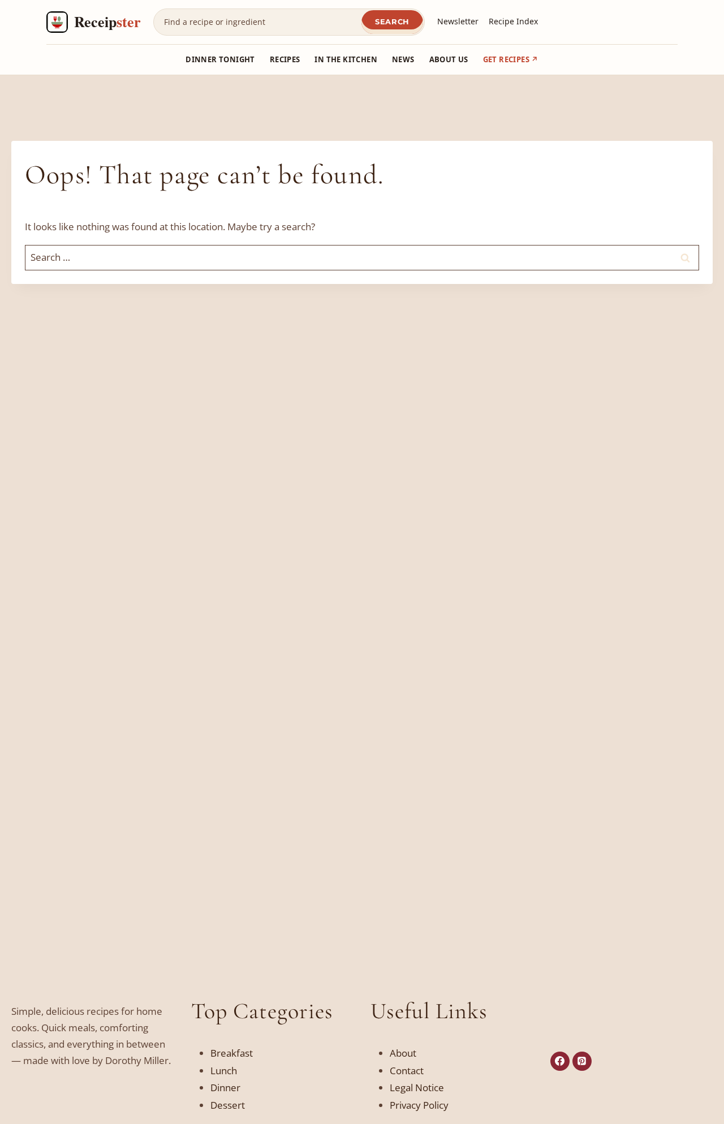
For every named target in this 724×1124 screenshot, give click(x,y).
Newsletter (458, 21)
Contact (407, 1070)
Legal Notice (417, 1087)
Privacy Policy (419, 1105)
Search (392, 21)
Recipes (285, 59)
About (403, 1053)
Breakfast (231, 1053)
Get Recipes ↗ (510, 59)
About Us (448, 59)
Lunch (223, 1070)
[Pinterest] (582, 1061)
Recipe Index (513, 21)
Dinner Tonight (220, 59)
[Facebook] (560, 1061)
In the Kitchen (345, 59)
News (403, 59)
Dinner (225, 1087)
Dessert (227, 1105)
